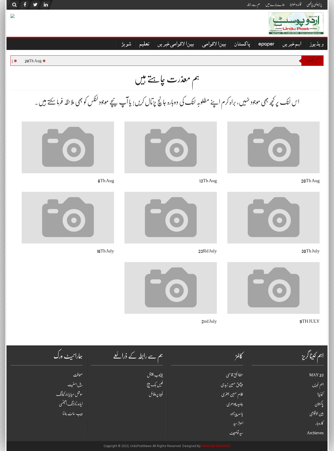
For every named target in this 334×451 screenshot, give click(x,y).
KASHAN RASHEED (215, 446)
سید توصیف (236, 433)
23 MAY (316, 375)
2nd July (209, 321)
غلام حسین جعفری (232, 394)
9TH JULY (310, 321)
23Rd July (207, 251)
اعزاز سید (238, 423)
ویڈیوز (316, 44)
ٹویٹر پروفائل (156, 394)
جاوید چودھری (234, 404)
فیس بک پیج (155, 384)
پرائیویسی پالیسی (314, 4)
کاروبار (319, 423)
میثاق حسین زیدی (232, 384)
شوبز (126, 44)
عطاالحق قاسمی (234, 375)
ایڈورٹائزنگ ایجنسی (71, 404)
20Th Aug (34, 61)
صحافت (78, 375)
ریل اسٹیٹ (75, 384)
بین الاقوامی (214, 44)
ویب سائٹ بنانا (73, 413)
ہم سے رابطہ (253, 4)
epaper (266, 44)
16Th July (105, 251)
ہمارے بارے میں (275, 4)
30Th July (310, 251)
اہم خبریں (292, 44)
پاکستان (242, 44)
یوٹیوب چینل (155, 375)
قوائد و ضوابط (295, 4)
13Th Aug (208, 180)
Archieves (315, 433)
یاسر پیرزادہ (236, 413)
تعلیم (144, 44)
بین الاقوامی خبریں (176, 44)
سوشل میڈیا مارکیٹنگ (69, 394)
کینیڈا (320, 394)
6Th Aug (106, 180)
